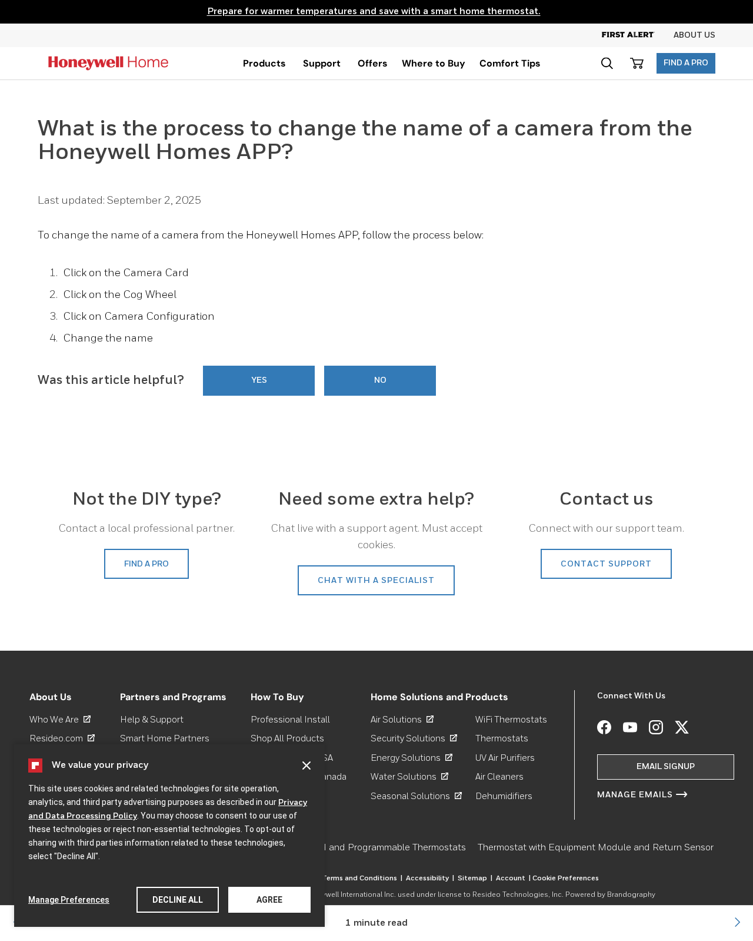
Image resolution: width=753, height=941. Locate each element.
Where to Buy (433, 63)
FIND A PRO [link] (146, 564)
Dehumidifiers (503, 796)
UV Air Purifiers (505, 758)
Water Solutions (409, 777)
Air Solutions (402, 719)
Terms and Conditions (362, 878)
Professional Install (290, 719)
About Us (694, 35)
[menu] (264, 63)
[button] (607, 63)
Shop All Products (287, 738)
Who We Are (60, 719)
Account (513, 878)
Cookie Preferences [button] (565, 878)
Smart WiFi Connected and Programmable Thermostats (348, 848)
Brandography (631, 895)
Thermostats (501, 738)
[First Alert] (638, 35)
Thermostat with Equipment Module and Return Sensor (596, 848)
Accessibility (430, 878)
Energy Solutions (411, 758)
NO (380, 380)
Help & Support (152, 719)
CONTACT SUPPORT (606, 564)
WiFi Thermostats (511, 719)
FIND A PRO (686, 63)
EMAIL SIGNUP (666, 767)
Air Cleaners (499, 777)
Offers (373, 63)
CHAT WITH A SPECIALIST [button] (376, 580)
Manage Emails (635, 795)
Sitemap (475, 878)
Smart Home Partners (164, 738)
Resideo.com (62, 738)
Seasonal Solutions (416, 796)
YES (259, 380)
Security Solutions (414, 738)
